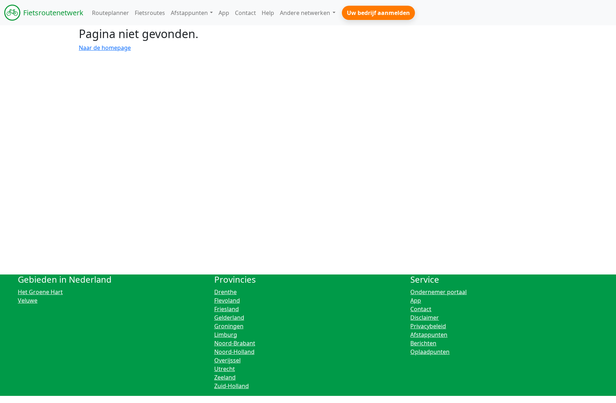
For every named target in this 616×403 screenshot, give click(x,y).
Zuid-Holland (231, 386)
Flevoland (227, 300)
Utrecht (224, 369)
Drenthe (225, 292)
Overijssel (227, 360)
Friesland (226, 309)
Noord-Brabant (234, 343)
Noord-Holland (234, 352)
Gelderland (229, 317)
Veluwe (27, 300)
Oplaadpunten (430, 352)
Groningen (228, 326)
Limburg (225, 335)
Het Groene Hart (40, 292)
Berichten (423, 343)
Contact (420, 309)
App (415, 300)
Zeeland (225, 377)
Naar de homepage (105, 48)
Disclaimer (424, 317)
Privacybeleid (428, 326)
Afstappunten (428, 335)
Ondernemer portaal (438, 292)
